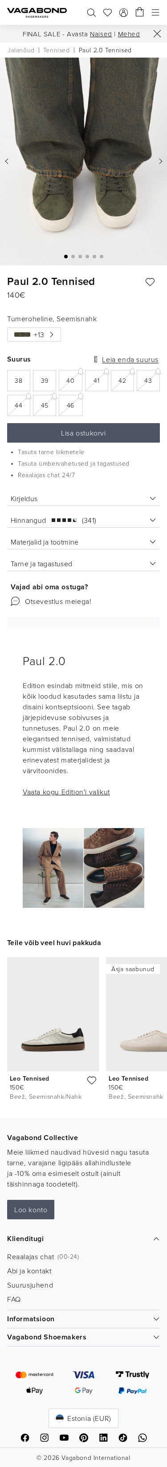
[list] (83, 1030)
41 (101, 380)
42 (126, 380)
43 (152, 380)
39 (48, 383)
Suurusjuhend (30, 1285)
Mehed (129, 34)
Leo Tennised (29, 1078)
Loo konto (30, 1209)
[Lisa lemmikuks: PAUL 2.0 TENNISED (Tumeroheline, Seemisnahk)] (150, 282)
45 (48, 405)
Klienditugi (25, 1239)
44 (22, 405)
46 (74, 405)
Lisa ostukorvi (83, 433)
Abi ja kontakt (29, 1271)
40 (74, 380)
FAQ (14, 1299)
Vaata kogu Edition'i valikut (66, 792)
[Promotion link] (83, 868)
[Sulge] (157, 34)
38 (22, 383)
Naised (101, 34)
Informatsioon (31, 1319)
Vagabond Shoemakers (46, 1337)
